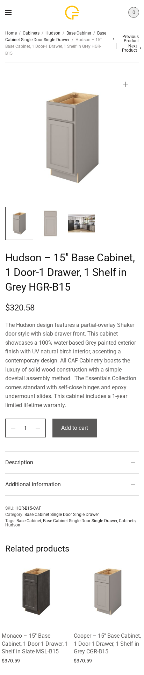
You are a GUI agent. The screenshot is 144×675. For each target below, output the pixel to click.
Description (19, 462)
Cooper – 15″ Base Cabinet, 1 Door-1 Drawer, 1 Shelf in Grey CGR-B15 (107, 643)
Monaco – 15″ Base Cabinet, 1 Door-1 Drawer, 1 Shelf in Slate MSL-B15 (35, 643)
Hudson (52, 33)
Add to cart (74, 428)
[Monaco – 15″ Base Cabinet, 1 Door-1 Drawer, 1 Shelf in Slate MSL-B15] (36, 591)
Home (11, 33)
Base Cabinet (78, 33)
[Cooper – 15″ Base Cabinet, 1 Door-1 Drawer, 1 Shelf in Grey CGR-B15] (108, 591)
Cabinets (31, 33)
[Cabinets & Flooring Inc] (72, 13)
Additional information (33, 484)
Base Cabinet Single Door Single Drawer (61, 514)
